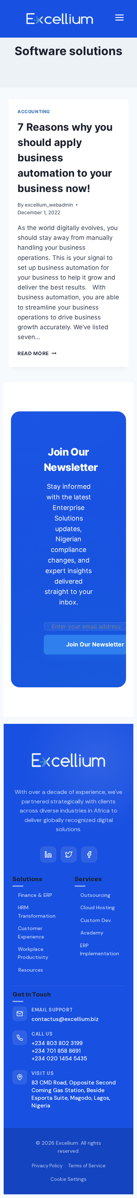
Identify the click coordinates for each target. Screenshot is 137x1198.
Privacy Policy (47, 1166)
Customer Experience (31, 932)
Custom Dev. (96, 920)
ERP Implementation (99, 949)
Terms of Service (87, 1166)
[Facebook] (89, 854)
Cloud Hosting (97, 907)
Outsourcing (95, 895)
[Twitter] (69, 854)
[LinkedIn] (48, 854)
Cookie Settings (68, 1179)
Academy (91, 932)
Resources (30, 970)
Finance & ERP (35, 895)
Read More (37, 353)
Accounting (34, 111)
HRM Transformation (37, 911)
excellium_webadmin (49, 205)
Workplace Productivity (33, 953)
